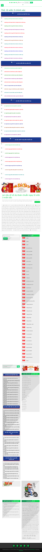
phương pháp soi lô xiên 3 (12, 228)
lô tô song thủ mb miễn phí (34, 206)
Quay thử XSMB (29, 347)
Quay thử (24, 407)
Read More (37, 201)
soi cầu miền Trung (29, 532)
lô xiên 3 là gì (28, 216)
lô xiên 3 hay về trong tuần (27, 214)
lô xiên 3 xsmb (11, 223)
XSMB (27, 238)
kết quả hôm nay (29, 248)
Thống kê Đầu (28, 317)
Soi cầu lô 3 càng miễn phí (28, 528)
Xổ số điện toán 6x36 (30, 281)
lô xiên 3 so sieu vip (32, 222)
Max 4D (27, 274)
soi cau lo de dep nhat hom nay (32, 520)
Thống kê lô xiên (29, 311)
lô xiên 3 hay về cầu (26, 212)
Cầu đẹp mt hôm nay (27, 382)
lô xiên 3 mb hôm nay (10, 217)
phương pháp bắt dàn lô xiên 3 (31, 225)
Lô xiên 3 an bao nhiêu (31, 208)
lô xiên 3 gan (18, 211)
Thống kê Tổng (29, 327)
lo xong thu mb (8, 225)
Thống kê (28, 277)
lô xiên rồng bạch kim (35, 223)
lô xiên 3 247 (23, 208)
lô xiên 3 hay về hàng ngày (35, 212)
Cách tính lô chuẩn (33, 504)
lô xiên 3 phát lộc (30, 219)
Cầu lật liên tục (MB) (30, 294)
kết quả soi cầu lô (19, 206)
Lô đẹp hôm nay (27, 518)
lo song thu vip (26, 206)
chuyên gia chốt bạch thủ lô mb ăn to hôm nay (13, 18)
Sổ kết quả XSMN (29, 254)
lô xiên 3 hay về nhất (5, 214)
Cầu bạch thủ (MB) (29, 291)
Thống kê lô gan (29, 307)
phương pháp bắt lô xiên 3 (18, 226)
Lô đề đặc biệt (25, 385)
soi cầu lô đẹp (34, 529)
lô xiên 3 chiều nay (16, 209)
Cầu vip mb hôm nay (25, 229)
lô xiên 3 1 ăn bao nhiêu (16, 208)
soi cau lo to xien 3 (20, 228)
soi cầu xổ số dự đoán (8, 229)
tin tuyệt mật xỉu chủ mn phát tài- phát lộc (12, 105)
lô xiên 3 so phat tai (24, 222)
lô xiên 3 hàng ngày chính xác (33, 211)
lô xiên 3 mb (33, 216)
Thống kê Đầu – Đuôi (29, 324)
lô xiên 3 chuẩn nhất (31, 209)
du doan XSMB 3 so (30, 515)
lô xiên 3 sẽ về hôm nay (21, 220)
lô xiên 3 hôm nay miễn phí (15, 216)
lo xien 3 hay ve (19, 212)
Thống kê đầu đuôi (29, 304)
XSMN (27, 241)
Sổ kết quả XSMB (29, 251)
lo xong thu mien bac (16, 225)
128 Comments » (34, 229)
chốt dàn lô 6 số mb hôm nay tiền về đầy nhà (13, 68)
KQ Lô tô (24, 406)
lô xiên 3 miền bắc (17, 217)
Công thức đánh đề (34, 510)
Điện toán (25, 401)
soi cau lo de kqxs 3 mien (33, 521)
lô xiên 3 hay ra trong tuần (11, 212)
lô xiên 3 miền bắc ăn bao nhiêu (27, 217)
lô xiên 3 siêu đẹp (9, 222)
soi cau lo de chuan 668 (34, 519)
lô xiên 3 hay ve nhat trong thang (16, 214)
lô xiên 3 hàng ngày (24, 211)
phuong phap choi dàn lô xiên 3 (29, 226)
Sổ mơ (27, 360)
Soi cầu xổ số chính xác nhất (28, 533)
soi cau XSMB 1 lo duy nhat (31, 527)
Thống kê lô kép (29, 314)
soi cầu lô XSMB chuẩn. (28, 529)
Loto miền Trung (29, 344)
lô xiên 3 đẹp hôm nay (11, 211)
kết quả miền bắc (13, 206)
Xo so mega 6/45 (29, 264)
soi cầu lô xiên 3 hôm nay (29, 228)
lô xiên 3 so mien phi (16, 222)
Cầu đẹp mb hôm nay (17, 229)
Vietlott (24, 399)
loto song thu (22, 225)
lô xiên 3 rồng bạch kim (12, 220)
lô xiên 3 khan (22, 216)
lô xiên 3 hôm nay (35, 214)
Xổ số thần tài (28, 287)
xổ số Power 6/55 (29, 268)
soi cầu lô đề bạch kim (30, 531)
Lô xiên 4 (16, 223)
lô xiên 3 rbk (6, 220)
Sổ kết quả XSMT (29, 258)
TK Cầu (24, 402)
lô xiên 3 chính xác (24, 209)
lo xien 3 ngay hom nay (22, 219)
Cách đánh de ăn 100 (32, 505)
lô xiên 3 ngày (15, 219)
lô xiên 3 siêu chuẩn (29, 220)
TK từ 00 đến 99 (29, 334)
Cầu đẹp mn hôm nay (27, 384)
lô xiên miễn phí (28, 223)
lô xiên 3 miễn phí (9, 219)
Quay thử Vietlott (29, 357)
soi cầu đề (33, 538)
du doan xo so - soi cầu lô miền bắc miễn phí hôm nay (14, 205)
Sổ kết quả (25, 397)
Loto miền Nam (29, 340)
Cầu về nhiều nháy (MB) (30, 301)
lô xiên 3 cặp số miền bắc (8, 209)
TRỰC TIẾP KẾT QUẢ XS (27, 389)
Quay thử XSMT (29, 354)
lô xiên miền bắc (21, 223)
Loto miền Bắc (28, 337)
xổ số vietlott (28, 261)
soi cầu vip (33, 532)
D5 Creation (32, 549)
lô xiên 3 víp (6, 223)
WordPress (21, 550)
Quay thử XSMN (29, 350)
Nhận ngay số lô (26, 387)
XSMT (27, 244)
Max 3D (27, 271)
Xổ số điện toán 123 (29, 284)
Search (5, 238)
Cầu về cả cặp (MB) (29, 297)
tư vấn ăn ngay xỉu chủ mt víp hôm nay (12, 144)
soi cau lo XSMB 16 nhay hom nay (31, 524)
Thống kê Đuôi (28, 321)
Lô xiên (10, 208)
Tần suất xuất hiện (29, 330)
